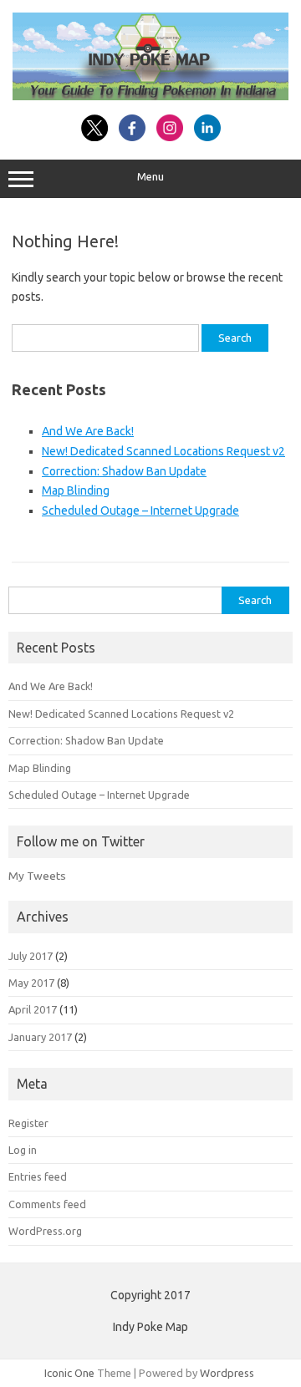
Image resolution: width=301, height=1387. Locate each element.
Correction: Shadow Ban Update (124, 471)
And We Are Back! (88, 431)
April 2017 (32, 1009)
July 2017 (30, 956)
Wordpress (227, 1373)
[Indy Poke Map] (150, 96)
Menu (150, 176)
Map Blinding (76, 490)
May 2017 (31, 982)
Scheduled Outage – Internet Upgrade (140, 510)
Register (28, 1123)
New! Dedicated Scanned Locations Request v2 (163, 451)
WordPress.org (45, 1231)
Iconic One (69, 1373)
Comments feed (47, 1204)
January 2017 (40, 1037)
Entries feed (37, 1176)
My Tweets (37, 875)
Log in (22, 1150)
